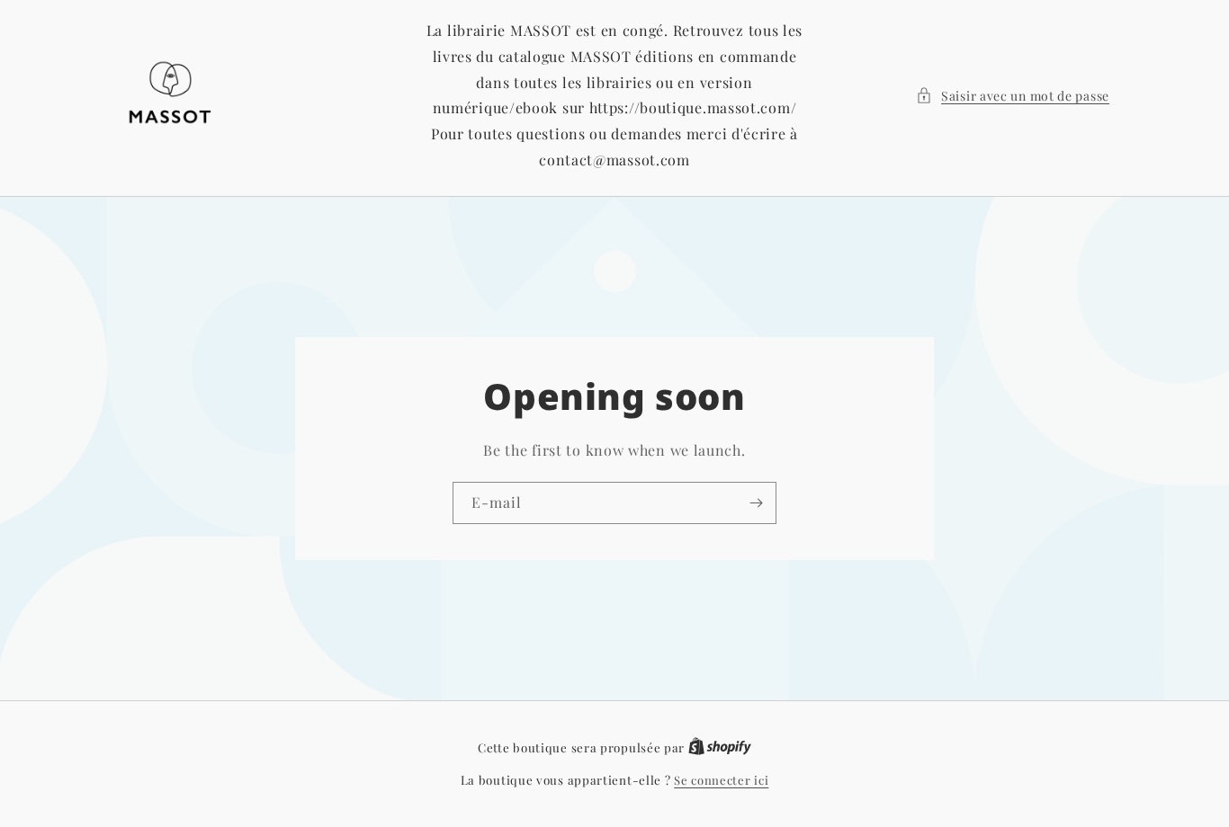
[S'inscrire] (756, 503)
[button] (1012, 95)
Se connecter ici (721, 779)
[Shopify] (719, 747)
